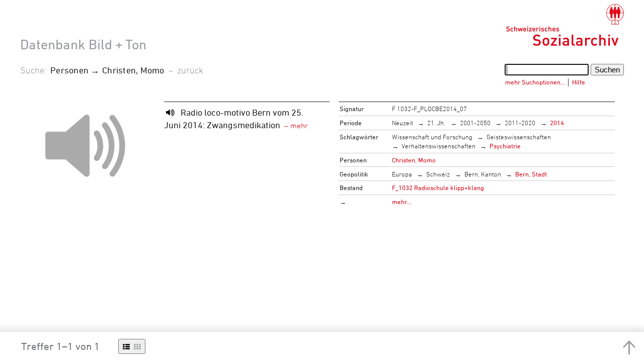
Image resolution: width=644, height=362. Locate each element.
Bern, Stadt (531, 174)
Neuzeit (402, 123)
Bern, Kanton (482, 174)
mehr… (402, 202)
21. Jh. (436, 123)
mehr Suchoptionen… (535, 82)
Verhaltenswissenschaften (438, 146)
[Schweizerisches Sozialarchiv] (565, 25)
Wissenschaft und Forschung (432, 137)
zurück (190, 70)
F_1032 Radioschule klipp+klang (438, 188)
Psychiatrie (505, 146)
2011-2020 (520, 123)
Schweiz (438, 174)
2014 (557, 123)
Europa (402, 174)
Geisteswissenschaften (519, 137)
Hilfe (578, 82)
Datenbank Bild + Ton (83, 44)
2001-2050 (475, 123)
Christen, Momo (414, 160)
